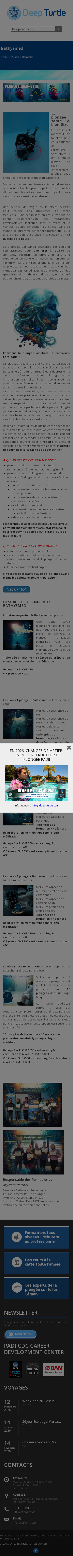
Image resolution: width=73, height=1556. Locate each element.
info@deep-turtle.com (45, 805)
